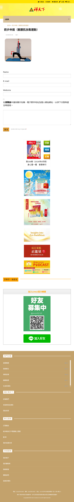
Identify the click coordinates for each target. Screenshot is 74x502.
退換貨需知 (6, 481)
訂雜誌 (41, 2)
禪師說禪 (6, 374)
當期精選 (6, 363)
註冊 (62, 2)
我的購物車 (6, 463)
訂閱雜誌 (6, 425)
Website (7, 90)
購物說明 (6, 475)
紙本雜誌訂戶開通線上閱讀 (11, 431)
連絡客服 (6, 469)
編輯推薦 (6, 380)
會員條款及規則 (8, 405)
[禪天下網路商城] (47, 150)
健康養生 (6, 369)
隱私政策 (6, 410)
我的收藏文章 (7, 443)
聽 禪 (4, 437)
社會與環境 (6, 386)
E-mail (6, 81)
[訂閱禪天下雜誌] (47, 156)
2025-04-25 (10, 35)
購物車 (55, 2)
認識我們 (6, 399)
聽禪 (48, 2)
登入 (68, 2)
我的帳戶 (6, 458)
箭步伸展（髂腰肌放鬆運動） (21, 29)
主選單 (7, 19)
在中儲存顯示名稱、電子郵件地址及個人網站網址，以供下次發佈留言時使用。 (36, 103)
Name (6, 72)
